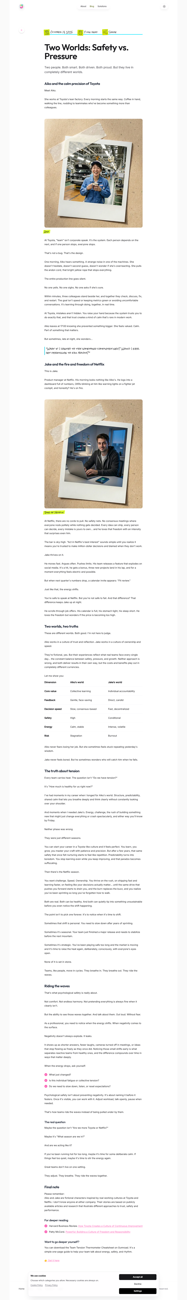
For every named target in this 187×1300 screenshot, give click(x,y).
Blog (92, 6)
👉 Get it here (51, 1260)
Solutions (102, 6)
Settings (138, 1291)
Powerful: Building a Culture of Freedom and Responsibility (98, 1231)
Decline (137, 1284)
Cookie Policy (37, 1285)
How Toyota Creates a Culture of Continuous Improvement (110, 1225)
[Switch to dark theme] (164, 6)
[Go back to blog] (22, 30)
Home (21, 1289)
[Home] (21, 6)
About (83, 6)
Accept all (138, 1277)
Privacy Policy (51, 1285)
